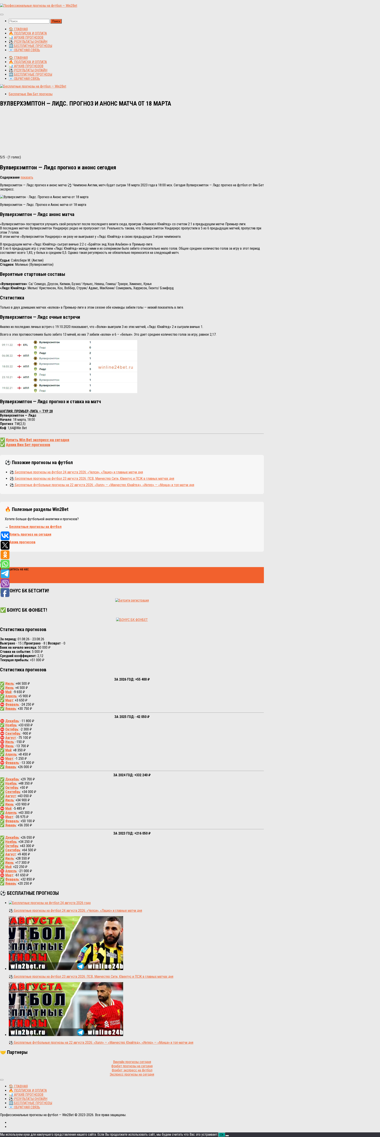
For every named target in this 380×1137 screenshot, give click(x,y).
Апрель (11, 696)
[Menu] (2, 14)
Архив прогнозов (22, 542)
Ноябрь (11, 725)
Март (9, 700)
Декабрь (12, 721)
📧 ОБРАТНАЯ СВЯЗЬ (24, 50)
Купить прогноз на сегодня (30, 534)
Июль (9, 683)
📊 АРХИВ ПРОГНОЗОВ (26, 37)
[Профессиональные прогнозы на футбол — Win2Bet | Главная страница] (38, 6)
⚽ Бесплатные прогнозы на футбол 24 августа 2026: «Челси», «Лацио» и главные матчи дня (76, 472)
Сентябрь (12, 733)
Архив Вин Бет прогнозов (28, 444)
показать (27, 177)
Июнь (9, 688)
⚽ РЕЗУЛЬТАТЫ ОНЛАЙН (28, 42)
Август (10, 738)
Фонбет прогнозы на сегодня (132, 1066)
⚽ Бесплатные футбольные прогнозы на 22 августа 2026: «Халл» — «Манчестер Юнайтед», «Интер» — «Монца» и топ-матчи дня (102, 485)
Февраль (12, 704)
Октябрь (11, 729)
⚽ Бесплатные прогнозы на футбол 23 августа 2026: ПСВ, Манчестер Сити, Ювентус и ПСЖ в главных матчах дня (92, 478)
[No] (227, 1135)
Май (8, 692)
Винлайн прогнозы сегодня (132, 1062)
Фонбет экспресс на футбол (132, 1070)
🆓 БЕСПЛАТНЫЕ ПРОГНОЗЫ (30, 46)
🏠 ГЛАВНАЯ (18, 29)
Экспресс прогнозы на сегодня (132, 1074)
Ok (222, 1134)
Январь (10, 709)
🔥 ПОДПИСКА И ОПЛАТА (28, 33)
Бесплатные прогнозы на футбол (35, 527)
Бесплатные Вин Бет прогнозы (31, 94)
